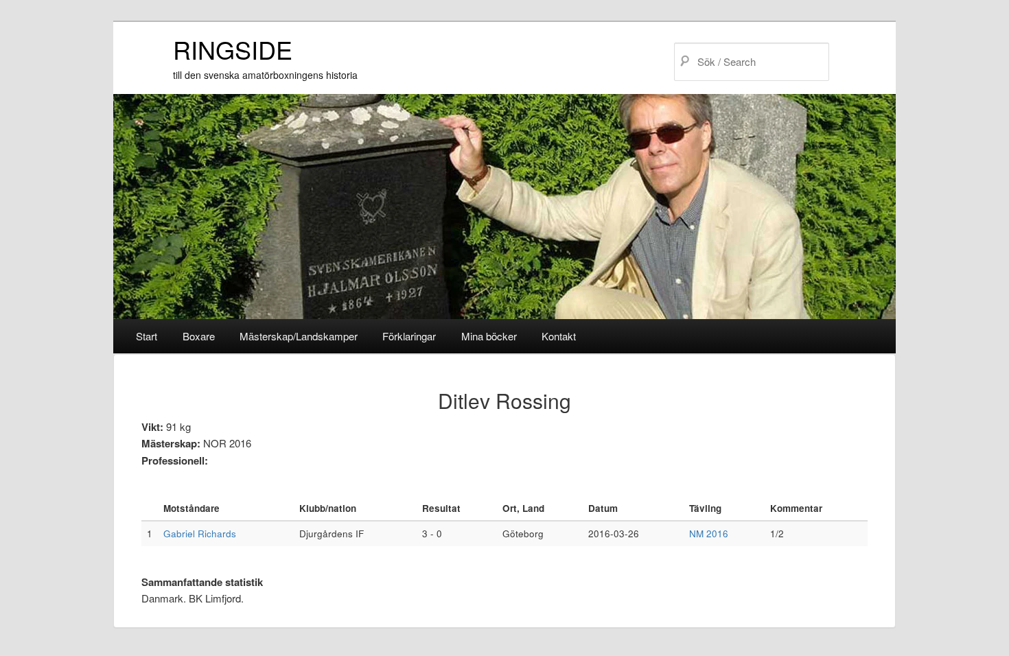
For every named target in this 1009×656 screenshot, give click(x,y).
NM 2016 (708, 533)
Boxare (199, 336)
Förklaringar (409, 336)
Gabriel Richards (199, 533)
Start (146, 336)
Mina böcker (489, 336)
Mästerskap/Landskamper (299, 336)
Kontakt (559, 336)
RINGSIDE (232, 49)
